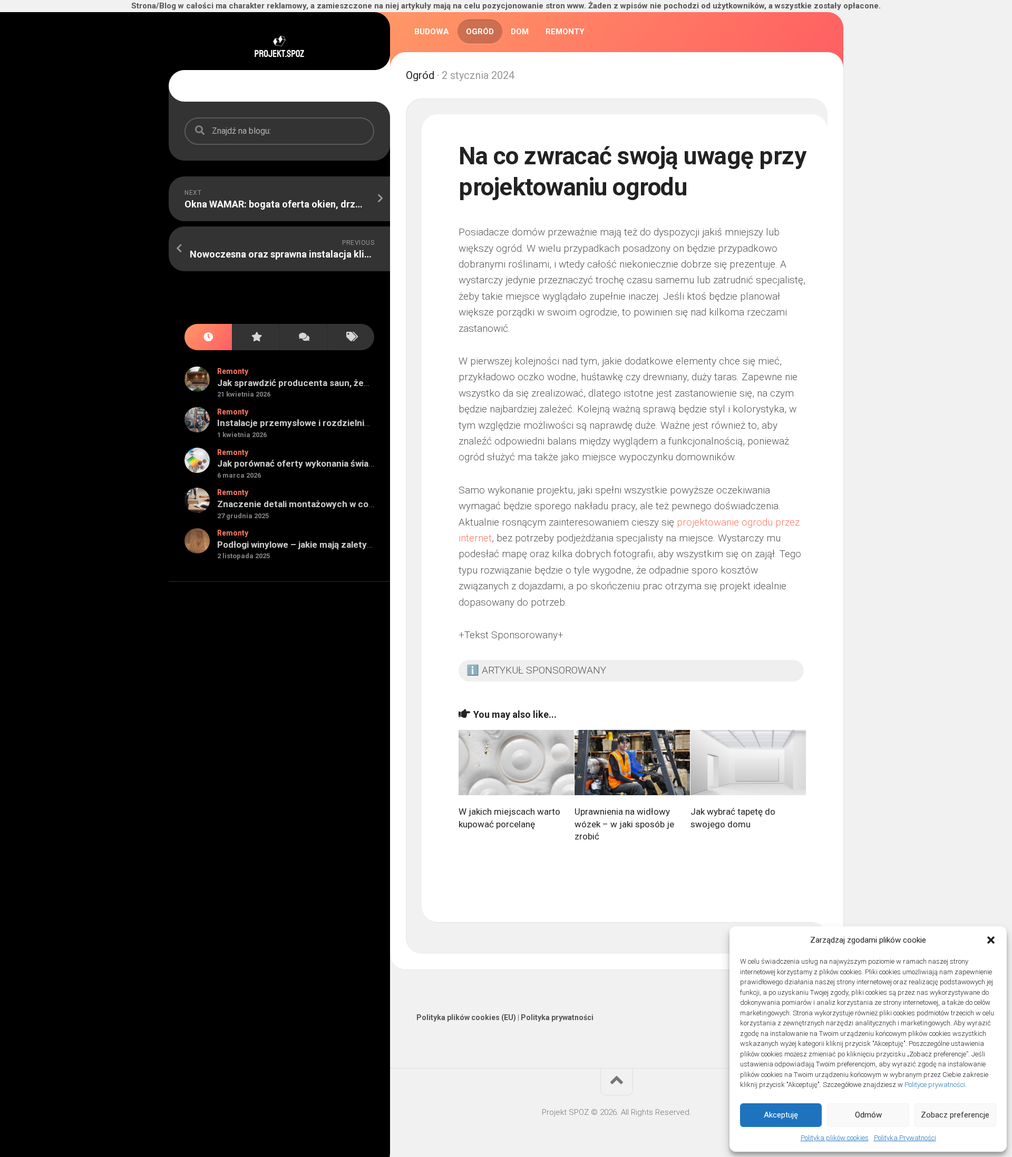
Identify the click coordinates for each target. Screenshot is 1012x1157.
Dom (520, 31)
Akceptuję (781, 1115)
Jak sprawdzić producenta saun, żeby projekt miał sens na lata (347, 383)
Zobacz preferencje (955, 1115)
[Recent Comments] (303, 337)
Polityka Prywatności (905, 1138)
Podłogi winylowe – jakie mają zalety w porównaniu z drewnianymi (352, 544)
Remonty (232, 371)
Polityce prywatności (934, 1085)
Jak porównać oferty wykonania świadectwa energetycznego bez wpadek (370, 463)
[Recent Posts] (208, 337)
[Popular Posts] (255, 337)
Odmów (868, 1115)
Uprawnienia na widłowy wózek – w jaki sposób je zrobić (624, 824)
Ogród (480, 31)
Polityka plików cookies (835, 1138)
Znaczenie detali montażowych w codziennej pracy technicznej (349, 504)
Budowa (431, 31)
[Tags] (350, 337)
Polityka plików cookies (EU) (466, 1017)
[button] (991, 940)
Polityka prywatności (557, 1017)
